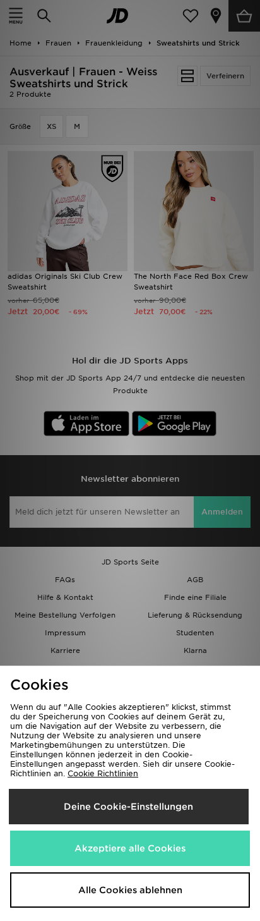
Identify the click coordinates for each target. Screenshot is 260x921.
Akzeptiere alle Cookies (130, 848)
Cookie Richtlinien (103, 773)
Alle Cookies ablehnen (130, 890)
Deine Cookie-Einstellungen (128, 807)
